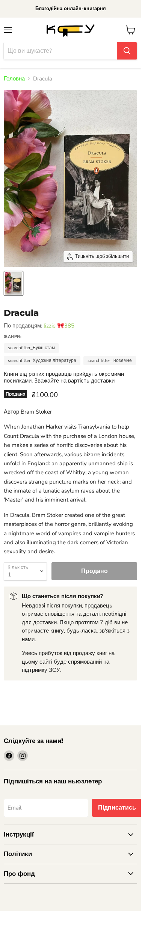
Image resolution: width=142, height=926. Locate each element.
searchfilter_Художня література (42, 360)
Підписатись (117, 808)
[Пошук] (127, 51)
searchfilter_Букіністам (31, 348)
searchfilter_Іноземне (110, 360)
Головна (14, 79)
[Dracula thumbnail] (13, 283)
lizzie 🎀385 (59, 325)
